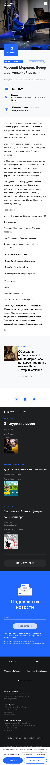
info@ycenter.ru (8, 712)
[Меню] (45, 3)
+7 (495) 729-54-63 (10, 728)
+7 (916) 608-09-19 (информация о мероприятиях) (20, 725)
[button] (16, 399)
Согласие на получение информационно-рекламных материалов (26, 643)
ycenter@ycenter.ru (10, 714)
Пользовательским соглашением (33, 754)
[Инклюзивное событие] (36, 61)
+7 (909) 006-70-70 (10, 696)
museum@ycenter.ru (10, 699)
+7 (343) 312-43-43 (10, 710)
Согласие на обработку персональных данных (20, 641)
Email (6, 617)
